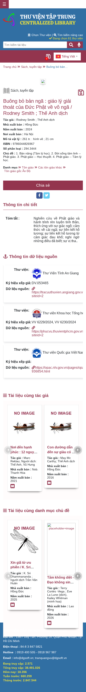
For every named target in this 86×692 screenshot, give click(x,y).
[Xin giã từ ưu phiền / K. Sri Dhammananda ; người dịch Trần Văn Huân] (24, 541)
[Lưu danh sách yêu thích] (81, 92)
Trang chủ (9, 66)
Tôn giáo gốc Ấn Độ (17, 171)
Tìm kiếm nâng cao (70, 35)
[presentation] (8, 450)
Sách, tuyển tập (31, 66)
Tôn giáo (28, 167)
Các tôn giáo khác (50, 167)
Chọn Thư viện (41, 35)
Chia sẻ (43, 185)
